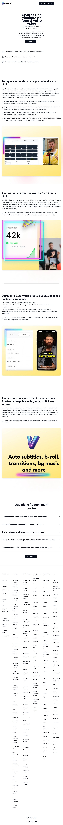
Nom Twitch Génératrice (16, 678)
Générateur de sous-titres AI (15, 707)
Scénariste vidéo (25, 674)
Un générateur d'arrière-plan (15, 773)
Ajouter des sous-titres (15, 644)
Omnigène (35, 621)
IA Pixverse (45, 667)
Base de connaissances (5, 594)
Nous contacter (5, 636)
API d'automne (45, 727)
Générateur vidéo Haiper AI (46, 646)
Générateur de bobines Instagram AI (26, 610)
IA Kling (45, 678)
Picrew (54, 741)
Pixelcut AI (35, 602)
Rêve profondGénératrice (56, 679)
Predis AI (55, 616)
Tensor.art (35, 641)
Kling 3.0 (55, 752)
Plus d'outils (26, 647)
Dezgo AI (35, 591)
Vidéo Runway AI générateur (46, 623)
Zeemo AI (55, 594)
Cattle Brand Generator (26, 783)
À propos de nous (5, 600)
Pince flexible (56, 635)
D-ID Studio (25, 735)
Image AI (45, 598)
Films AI (55, 609)
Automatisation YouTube (26, 725)
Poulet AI (45, 704)
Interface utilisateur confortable (56, 694)
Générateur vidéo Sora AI (26, 620)
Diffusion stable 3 (35, 646)
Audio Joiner (16, 628)
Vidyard (35, 587)
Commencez (30, 41)
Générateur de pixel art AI (26, 754)
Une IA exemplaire (55, 581)
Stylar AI (35, 598)
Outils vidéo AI (26, 692)
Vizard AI (45, 613)
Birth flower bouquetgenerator (36, 701)
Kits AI (54, 733)
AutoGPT (25, 616)
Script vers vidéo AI (15, 623)
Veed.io (45, 602)
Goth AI (45, 747)
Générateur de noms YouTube (15, 651)
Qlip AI (44, 640)
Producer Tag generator (55, 747)
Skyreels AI (36, 617)
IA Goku (35, 595)
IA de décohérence (36, 661)
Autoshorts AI (46, 584)
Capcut (55, 601)
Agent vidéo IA (16, 747)
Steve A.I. (55, 612)
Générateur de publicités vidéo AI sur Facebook (26, 634)
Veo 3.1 (35, 711)
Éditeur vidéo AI (26, 626)
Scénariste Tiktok (15, 694)
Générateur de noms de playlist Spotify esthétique (26, 660)
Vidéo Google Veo (56, 666)
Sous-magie (46, 580)
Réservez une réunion (5, 625)
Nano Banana (36, 676)
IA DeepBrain (56, 642)
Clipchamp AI (46, 660)
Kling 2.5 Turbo (45, 752)
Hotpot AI (45, 719)
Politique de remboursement (5, 610)
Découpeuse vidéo (26, 642)
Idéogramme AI (56, 723)
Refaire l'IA (45, 715)
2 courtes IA (46, 617)
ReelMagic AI (56, 714)
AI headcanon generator (15, 799)
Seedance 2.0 (45, 758)
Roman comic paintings (26, 771)
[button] (59, 3)
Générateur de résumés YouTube (26, 582)
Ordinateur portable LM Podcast (46, 635)
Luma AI (55, 657)
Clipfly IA (45, 708)
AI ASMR (35, 679)
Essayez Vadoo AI (46, 3)
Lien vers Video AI (15, 727)
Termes (3, 614)
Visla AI (55, 620)
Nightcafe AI (56, 737)
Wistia (34, 584)
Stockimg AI (46, 743)
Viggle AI (45, 700)
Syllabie (45, 664)
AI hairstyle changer (15, 792)
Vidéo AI (45, 606)
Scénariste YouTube (25, 668)
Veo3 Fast (35, 672)
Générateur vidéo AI (25, 589)
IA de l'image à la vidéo (26, 719)
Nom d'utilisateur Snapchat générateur (15, 686)
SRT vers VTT (15, 700)
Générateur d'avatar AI (15, 759)
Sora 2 (34, 707)
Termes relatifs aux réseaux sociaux (15, 739)
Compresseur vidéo (16, 633)
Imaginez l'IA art (36, 625)
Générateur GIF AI (25, 760)
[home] (7, 3)
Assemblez (55, 700)
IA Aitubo (35, 606)
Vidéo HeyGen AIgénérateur (55, 626)
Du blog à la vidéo (26, 697)
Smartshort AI (46, 712)
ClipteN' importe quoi (16, 672)
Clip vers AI (46, 732)
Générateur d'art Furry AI (26, 766)
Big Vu (54, 711)
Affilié (3, 605)
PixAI (44, 697)
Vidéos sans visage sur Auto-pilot (26, 596)
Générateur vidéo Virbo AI (46, 654)
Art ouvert (35, 613)
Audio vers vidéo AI (15, 722)
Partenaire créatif (4, 631)
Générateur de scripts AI (16, 765)
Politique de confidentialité (5, 619)
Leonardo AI (56, 646)
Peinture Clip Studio (36, 667)
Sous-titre (45, 610)
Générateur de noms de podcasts (16, 665)
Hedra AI (55, 707)
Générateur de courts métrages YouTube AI (15, 583)
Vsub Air (45, 587)
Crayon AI (55, 639)
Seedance (45, 739)
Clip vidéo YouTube (15, 658)
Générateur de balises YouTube (26, 681)
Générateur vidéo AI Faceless (15, 592)
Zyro (34, 657)
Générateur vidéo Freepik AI (56, 673)
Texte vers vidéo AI (15, 599)
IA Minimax (45, 686)
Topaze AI (55, 688)
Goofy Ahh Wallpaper (25, 777)
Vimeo (34, 580)
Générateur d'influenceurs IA (26, 747)
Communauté (5, 590)
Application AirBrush (36, 652)
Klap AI (54, 598)
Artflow (35, 610)
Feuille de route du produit (5, 585)
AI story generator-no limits (35, 685)
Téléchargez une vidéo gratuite (16, 616)
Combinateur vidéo (16, 639)
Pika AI (44, 675)
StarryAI (45, 736)
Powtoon (45, 682)
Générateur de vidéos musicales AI (16, 715)
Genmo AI (55, 650)
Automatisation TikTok (26, 731)
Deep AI (55, 703)
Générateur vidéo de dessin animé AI (26, 711)
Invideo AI (55, 605)
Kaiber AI (55, 661)
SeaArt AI (35, 630)
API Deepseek (15, 753)
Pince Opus (46, 591)
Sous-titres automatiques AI (56, 588)
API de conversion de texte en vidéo (15, 607)
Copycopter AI (56, 729)
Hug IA (14, 732)
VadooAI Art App (16, 786)
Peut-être (35, 637)
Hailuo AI (45, 671)
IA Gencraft (56, 718)
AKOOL (54, 684)
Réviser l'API (56, 631)
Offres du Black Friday (26, 652)
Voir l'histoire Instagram (26, 740)
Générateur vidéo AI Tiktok (26, 603)
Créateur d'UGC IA (15, 781)
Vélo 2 (44, 723)
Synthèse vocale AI (25, 687)
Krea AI (45, 689)
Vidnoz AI (45, 629)
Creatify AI (55, 653)
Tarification (4, 580)
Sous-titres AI (46, 595)
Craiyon (45, 693)
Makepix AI (35, 634)
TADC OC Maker (15, 806)
